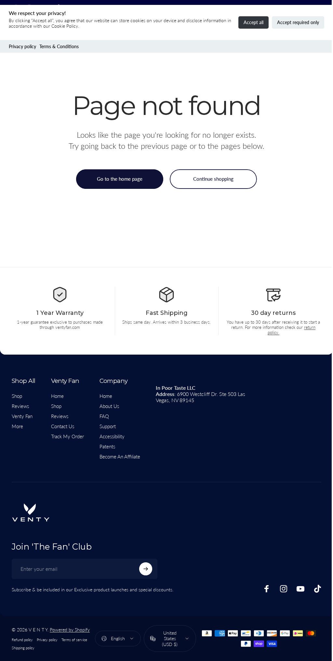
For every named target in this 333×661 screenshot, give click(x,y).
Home (57, 396)
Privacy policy (22, 46)
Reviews (20, 406)
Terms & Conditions (59, 46)
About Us (109, 406)
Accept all (253, 22)
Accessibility (112, 436)
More (17, 426)
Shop (17, 396)
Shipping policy (23, 648)
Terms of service (74, 640)
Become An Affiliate (120, 456)
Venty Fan (22, 416)
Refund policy (22, 640)
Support (108, 426)
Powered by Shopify (70, 629)
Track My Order (67, 436)
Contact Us (62, 426)
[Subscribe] (145, 568)
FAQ (104, 416)
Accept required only (298, 22)
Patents (107, 446)
